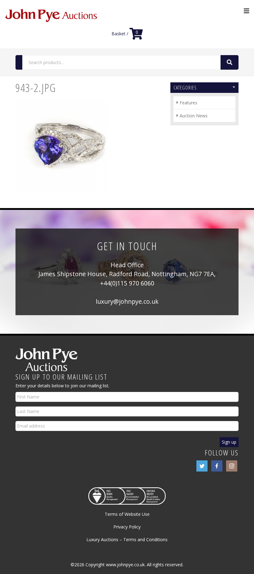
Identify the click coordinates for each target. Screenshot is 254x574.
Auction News (194, 116)
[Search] (230, 62)
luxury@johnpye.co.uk (127, 301)
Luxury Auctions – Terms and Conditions (127, 539)
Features (188, 103)
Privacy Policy (127, 527)
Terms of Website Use (127, 514)
